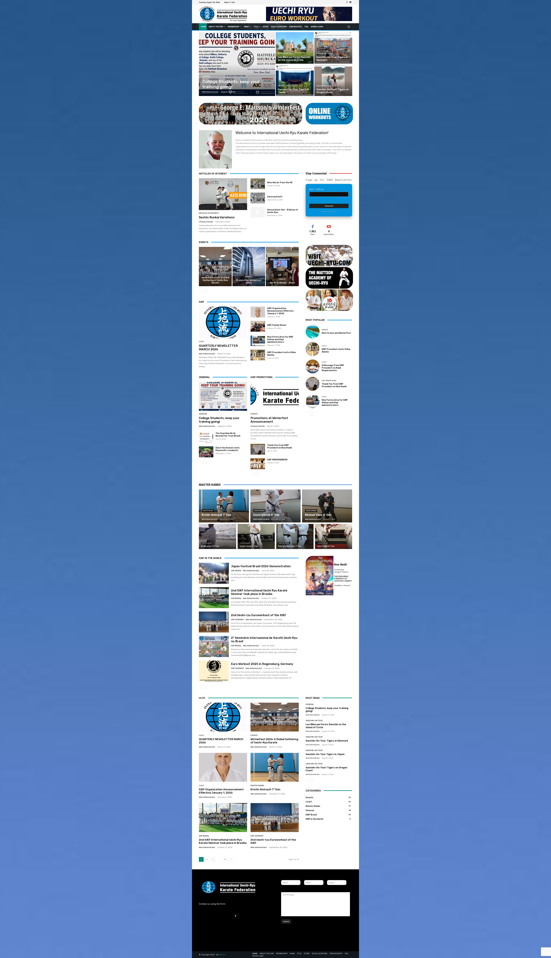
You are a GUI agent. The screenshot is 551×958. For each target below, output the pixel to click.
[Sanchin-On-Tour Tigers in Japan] (295, 80)
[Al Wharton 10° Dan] (217, 536)
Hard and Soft (274, 196)
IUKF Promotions (329, 380)
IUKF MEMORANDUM (277, 459)
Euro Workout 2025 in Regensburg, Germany (262, 664)
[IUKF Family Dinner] (258, 326)
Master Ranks (208, 510)
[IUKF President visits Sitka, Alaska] (258, 354)
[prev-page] (200, 291)
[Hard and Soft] (258, 198)
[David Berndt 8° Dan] (275, 505)
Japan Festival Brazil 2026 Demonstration (261, 566)
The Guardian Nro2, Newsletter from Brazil (228, 434)
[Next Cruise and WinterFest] (313, 332)
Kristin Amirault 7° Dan (265, 789)
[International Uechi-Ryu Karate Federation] (219, 14)
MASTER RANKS (210, 484)
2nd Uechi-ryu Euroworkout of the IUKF (258, 615)
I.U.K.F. (201, 341)
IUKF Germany (237, 619)
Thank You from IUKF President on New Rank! (279, 446)
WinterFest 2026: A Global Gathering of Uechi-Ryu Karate (215, 280)
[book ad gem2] (329, 581)
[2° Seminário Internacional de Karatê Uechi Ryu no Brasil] (214, 646)
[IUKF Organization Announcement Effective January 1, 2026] (258, 312)
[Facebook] (347, 2)
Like (312, 225)
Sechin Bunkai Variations (217, 217)
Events (215, 274)
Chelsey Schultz (206, 222)
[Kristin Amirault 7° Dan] (224, 505)
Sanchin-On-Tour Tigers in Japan (325, 754)
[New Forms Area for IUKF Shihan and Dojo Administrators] (258, 340)
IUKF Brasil (236, 571)
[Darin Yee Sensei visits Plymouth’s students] (206, 451)
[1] (329, 255)
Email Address (316, 189)
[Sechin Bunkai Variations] (223, 194)
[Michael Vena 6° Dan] (327, 505)
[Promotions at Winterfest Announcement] (275, 396)
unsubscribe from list (328, 211)
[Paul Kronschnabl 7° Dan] (295, 536)
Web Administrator (207, 354)
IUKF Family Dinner (277, 325)
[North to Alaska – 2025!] (282, 266)
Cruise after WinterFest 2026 (249, 281)
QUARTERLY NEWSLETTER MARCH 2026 (221, 741)
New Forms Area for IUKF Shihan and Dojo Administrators (280, 339)
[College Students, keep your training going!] (237, 64)
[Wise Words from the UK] (258, 183)
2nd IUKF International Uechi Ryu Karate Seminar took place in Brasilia (259, 592)
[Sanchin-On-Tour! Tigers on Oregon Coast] (333, 80)
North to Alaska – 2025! (282, 282)
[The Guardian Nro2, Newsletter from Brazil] (206, 437)
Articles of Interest (209, 213)
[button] (348, 26)
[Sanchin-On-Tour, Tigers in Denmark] (333, 48)
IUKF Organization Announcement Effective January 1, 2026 (280, 311)
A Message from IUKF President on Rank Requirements (333, 368)
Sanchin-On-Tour (285, 54)
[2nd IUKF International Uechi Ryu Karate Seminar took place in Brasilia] (214, 597)
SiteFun (222, 955)
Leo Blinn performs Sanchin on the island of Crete (326, 726)
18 (225, 859)
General (206, 76)
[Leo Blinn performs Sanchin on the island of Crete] (295, 48)
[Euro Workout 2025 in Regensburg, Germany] (214, 670)
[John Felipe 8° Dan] (333, 536)
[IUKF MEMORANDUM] (258, 463)
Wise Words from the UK (279, 182)
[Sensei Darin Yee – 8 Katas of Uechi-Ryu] (258, 212)
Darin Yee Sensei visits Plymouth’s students (228, 449)
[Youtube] (350, 2)
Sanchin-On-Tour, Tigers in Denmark (327, 740)
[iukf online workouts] (329, 113)
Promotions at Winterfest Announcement (269, 419)
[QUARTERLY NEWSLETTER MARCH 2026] (223, 322)
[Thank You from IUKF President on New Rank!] (258, 449)
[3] (329, 278)
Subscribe (328, 225)
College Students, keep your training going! (219, 419)
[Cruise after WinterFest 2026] (248, 266)
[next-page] (205, 291)
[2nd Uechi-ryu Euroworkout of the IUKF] (214, 622)
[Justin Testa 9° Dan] (256, 536)
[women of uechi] (329, 300)
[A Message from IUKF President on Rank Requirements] (313, 366)
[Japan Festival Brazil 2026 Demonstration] (214, 573)
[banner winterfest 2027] (250, 113)
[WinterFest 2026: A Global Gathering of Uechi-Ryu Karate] (215, 266)
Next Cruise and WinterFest (336, 333)
